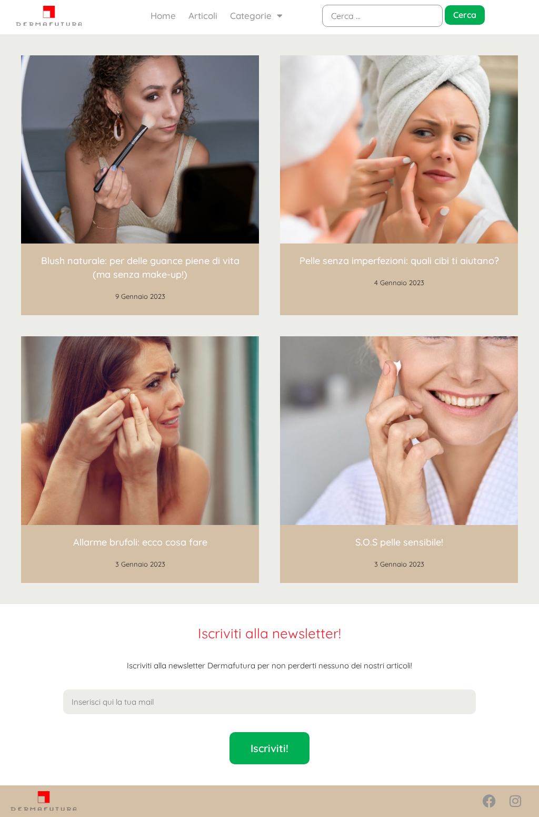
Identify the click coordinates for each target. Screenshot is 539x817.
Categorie (251, 15)
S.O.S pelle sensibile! (399, 542)
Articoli (202, 15)
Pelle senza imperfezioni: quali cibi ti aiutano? (399, 261)
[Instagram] (515, 801)
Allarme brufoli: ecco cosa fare (140, 542)
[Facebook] (489, 801)
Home (163, 15)
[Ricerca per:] (382, 16)
